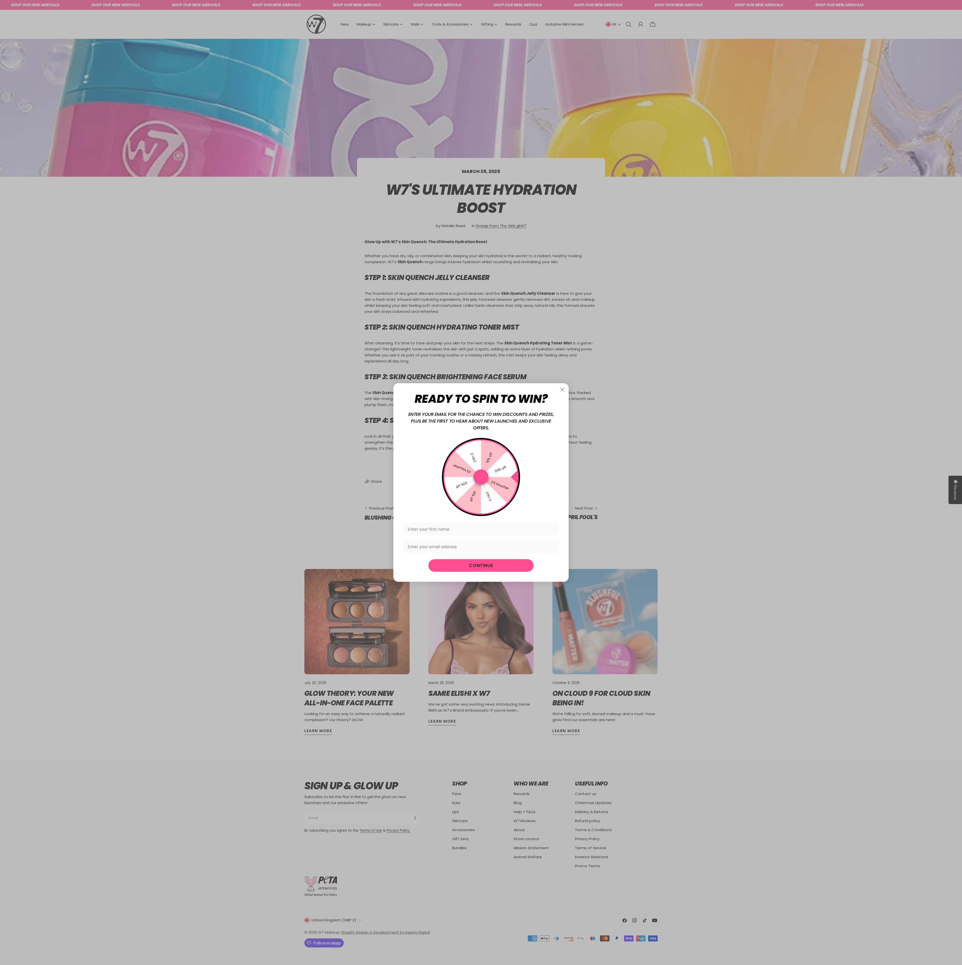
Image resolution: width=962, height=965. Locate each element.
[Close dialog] (562, 389)
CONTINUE (481, 565)
